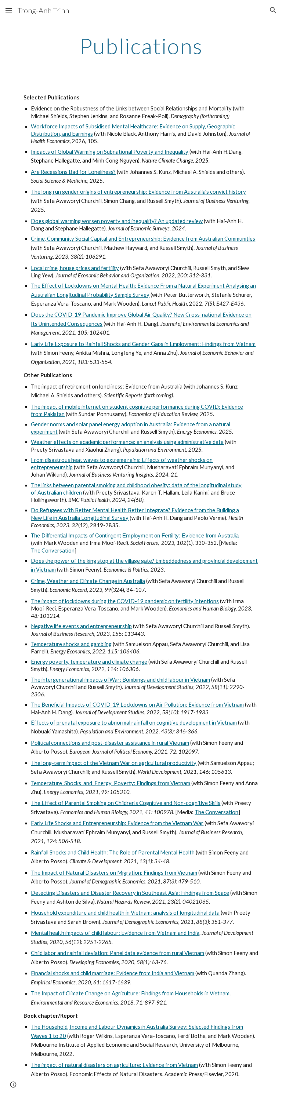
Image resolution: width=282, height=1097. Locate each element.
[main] (141, 46)
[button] (9, 10)
